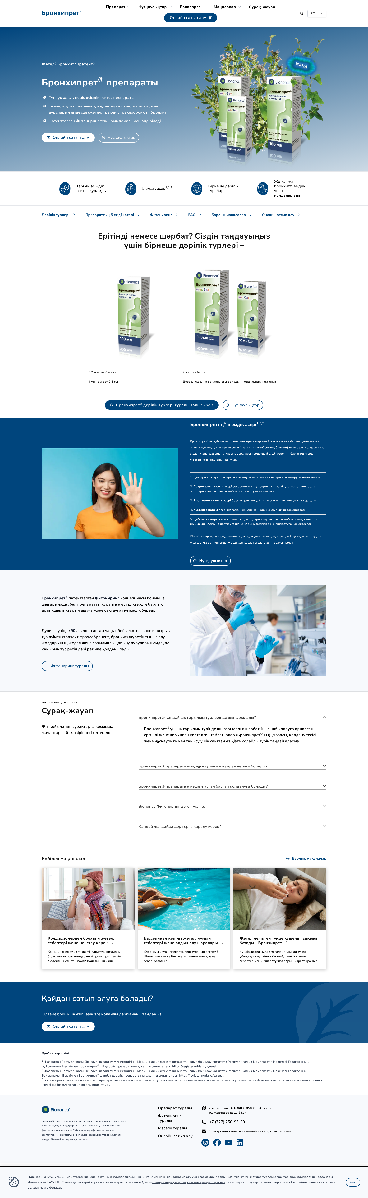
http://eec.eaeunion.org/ (74, 1085)
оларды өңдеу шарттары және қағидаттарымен (188, 1182)
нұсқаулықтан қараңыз (259, 382)
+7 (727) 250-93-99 (227, 1122)
